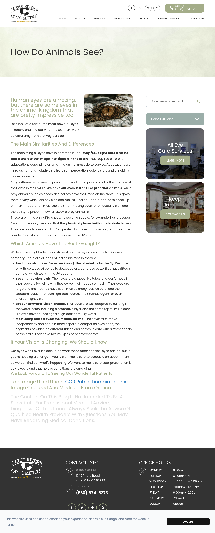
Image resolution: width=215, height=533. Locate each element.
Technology (122, 18)
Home (62, 18)
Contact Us (196, 18)
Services (99, 18)
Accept (188, 522)
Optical (144, 18)
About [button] (78, 18)
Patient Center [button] (167, 18)
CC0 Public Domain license (96, 381)
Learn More (175, 160)
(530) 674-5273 (92, 493)
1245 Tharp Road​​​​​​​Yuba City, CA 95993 (90, 478)
